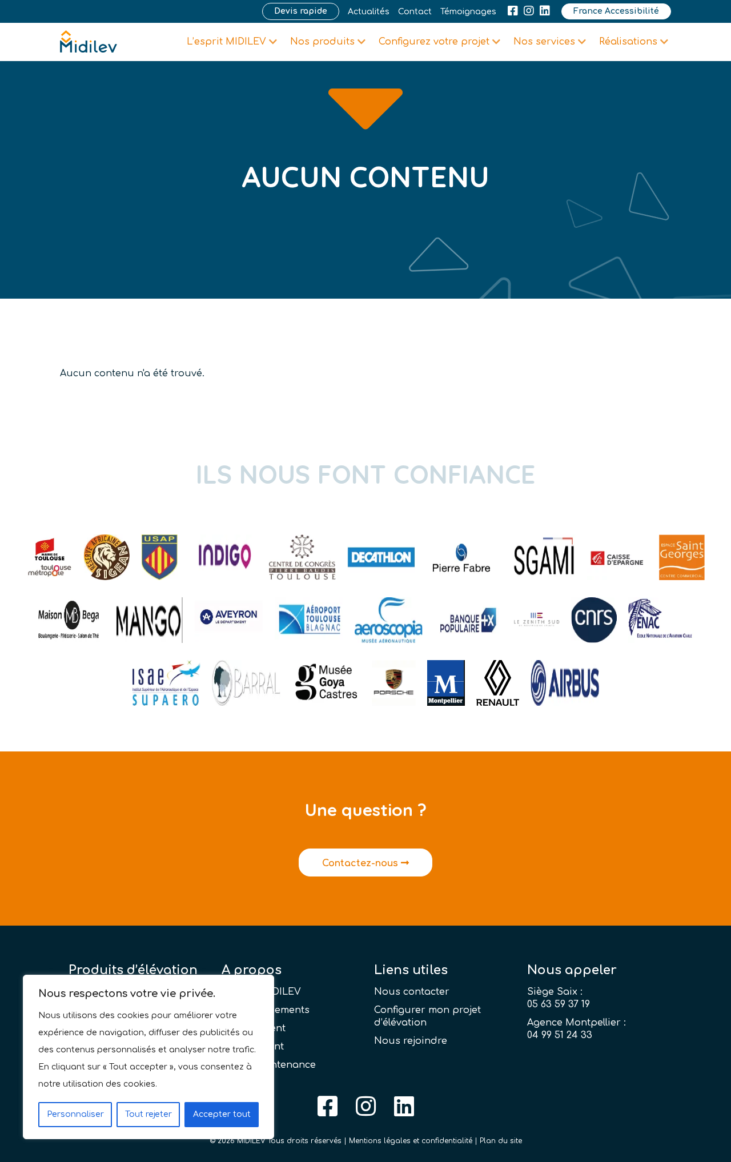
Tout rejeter (148, 1114)
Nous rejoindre (410, 1041)
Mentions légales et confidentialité (410, 1141)
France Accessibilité (616, 11)
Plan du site (501, 1141)
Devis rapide (300, 11)
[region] (148, 1057)
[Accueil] (88, 42)
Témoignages (468, 11)
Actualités (368, 11)
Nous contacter (411, 992)
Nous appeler (572, 970)
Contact (415, 11)
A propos (252, 970)
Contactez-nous (361, 863)
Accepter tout (222, 1114)
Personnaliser (75, 1114)
